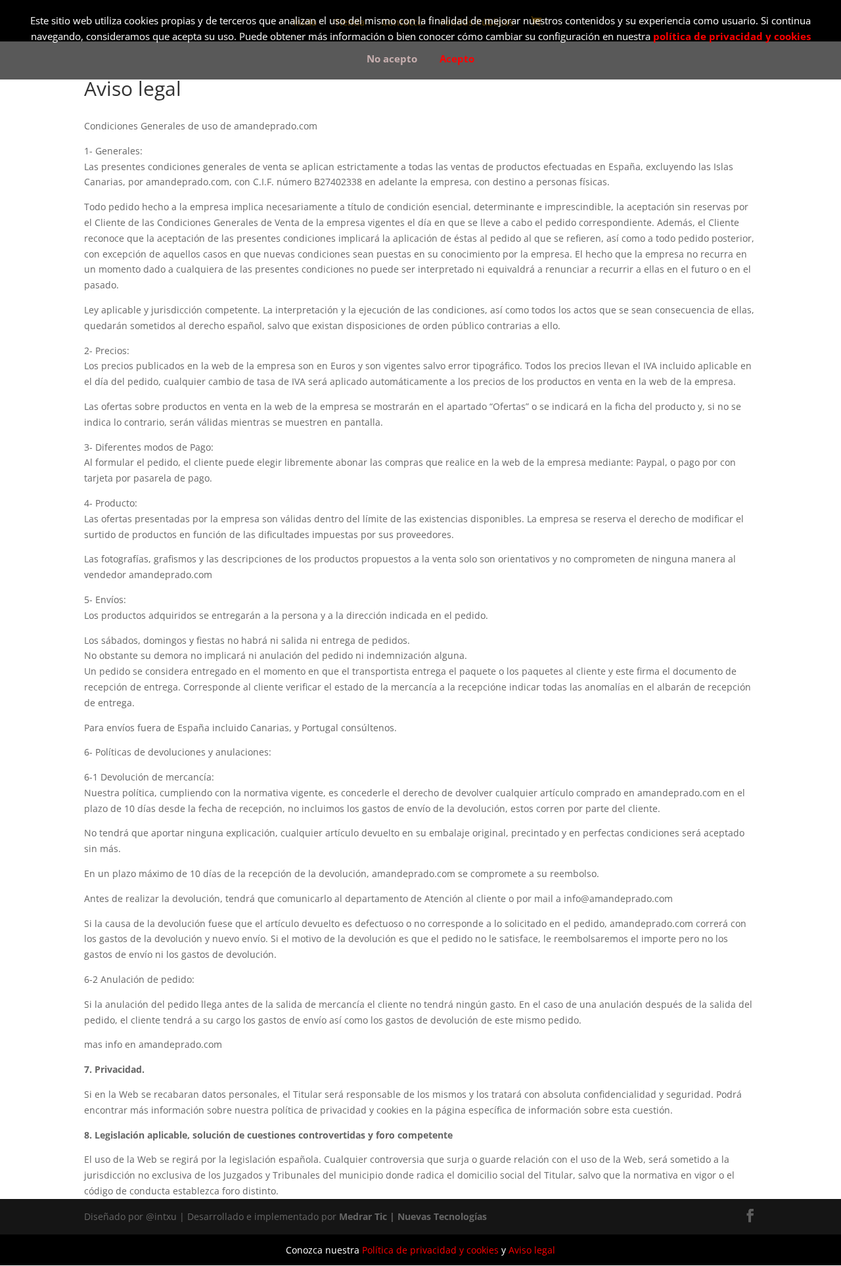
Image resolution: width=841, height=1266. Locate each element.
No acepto (392, 58)
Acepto (457, 58)
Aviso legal (532, 1250)
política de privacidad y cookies (732, 36)
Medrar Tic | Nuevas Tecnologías (413, 1216)
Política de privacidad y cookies (430, 1250)
